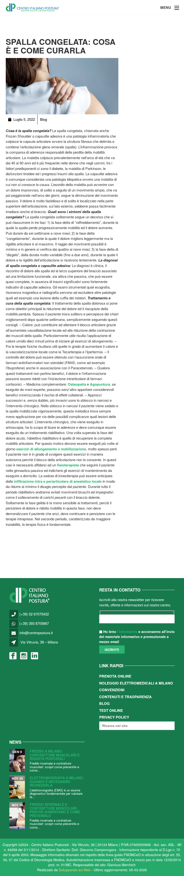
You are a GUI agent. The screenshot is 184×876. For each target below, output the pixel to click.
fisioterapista (68, 465)
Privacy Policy (114, 717)
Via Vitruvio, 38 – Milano (39, 641)
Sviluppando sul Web (75, 869)
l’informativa (127, 631)
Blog (104, 703)
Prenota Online (115, 676)
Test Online (111, 710)
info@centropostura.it (36, 632)
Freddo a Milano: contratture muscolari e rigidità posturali (55, 755)
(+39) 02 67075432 (34, 613)
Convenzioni (111, 689)
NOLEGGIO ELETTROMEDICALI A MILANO (136, 683)
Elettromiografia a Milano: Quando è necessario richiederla (57, 781)
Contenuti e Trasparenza (125, 696)
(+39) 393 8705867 (34, 623)
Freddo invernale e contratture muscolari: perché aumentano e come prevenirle (55, 810)
